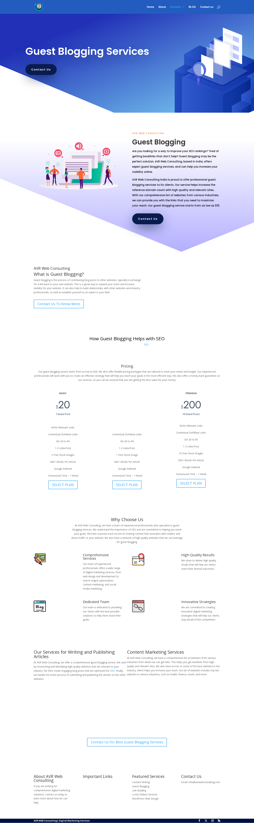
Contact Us (41, 70)
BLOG (192, 7)
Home (150, 7)
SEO (146, 344)
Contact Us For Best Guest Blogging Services (127, 742)
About (162, 7)
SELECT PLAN (63, 484)
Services (175, 7)
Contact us (206, 7)
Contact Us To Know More (58, 304)
